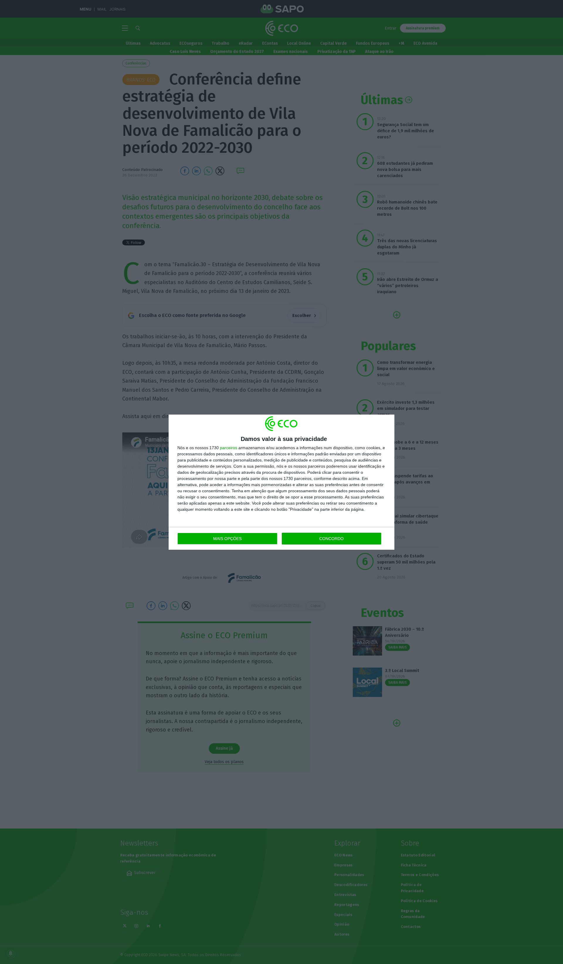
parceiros (228, 448)
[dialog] (281, 482)
